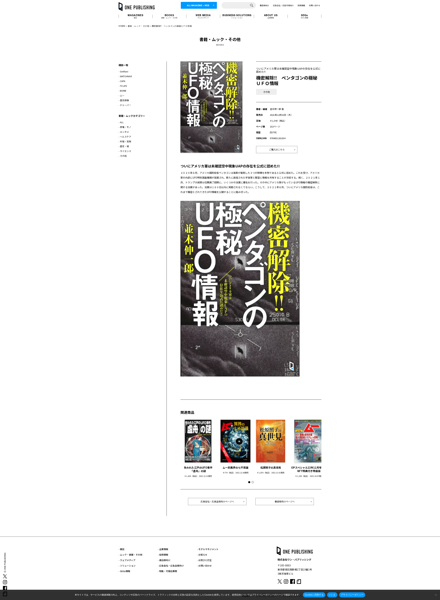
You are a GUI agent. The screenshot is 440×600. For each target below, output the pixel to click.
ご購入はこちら (277, 149)
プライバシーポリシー (352, 594)
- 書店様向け (164, 560)
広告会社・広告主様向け (283, 5)
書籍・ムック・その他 (138, 25)
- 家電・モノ (125, 127)
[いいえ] (435, 595)
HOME (122, 25)
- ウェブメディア (127, 560)
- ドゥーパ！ (125, 105)
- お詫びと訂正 (204, 560)
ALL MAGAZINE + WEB (198, 5)
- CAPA (122, 81)
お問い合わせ (314, 5)
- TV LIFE (123, 85)
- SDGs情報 (124, 571)
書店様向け (264, 5)
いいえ (332, 594)
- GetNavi (123, 71)
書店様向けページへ (285, 501)
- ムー (121, 95)
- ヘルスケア (125, 136)
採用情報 (301, 5)
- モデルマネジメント (207, 549)
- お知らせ (202, 554)
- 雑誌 (121, 549)
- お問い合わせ (204, 565)
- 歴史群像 (124, 100)
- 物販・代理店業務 (167, 571)
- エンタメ (124, 131)
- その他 (123, 155)
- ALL (121, 122)
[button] (317, 449)
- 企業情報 (163, 549)
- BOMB (122, 90)
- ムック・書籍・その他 (130, 554)
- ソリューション (127, 565)
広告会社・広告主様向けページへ (217, 501)
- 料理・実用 (125, 141)
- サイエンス (125, 151)
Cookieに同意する (314, 594)
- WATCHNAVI (125, 76)
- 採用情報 (163, 554)
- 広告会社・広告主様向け (171, 565)
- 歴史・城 (124, 146)
